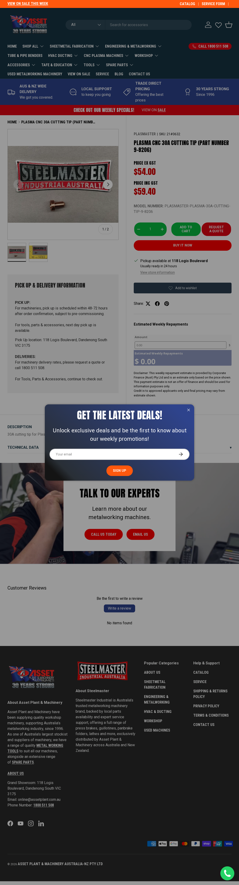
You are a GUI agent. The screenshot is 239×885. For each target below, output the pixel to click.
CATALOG (187, 4)
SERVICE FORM (213, 4)
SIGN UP (119, 470)
